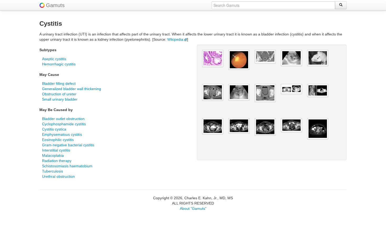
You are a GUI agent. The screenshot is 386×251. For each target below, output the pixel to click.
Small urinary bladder (59, 99)
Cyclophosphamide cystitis (64, 124)
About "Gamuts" (193, 208)
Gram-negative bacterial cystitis (68, 145)
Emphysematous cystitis (62, 134)
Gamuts (55, 5)
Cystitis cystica (54, 129)
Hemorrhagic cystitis (59, 64)
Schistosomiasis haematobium (67, 166)
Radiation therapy (56, 161)
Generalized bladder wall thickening (71, 89)
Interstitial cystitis (56, 150)
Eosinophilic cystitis (58, 140)
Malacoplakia (53, 155)
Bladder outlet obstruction (63, 119)
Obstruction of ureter (59, 94)
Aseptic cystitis (54, 59)
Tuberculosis (52, 171)
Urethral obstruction (58, 176)
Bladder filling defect (59, 83)
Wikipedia (175, 39)
